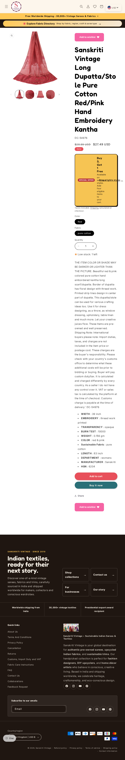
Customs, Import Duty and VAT (24, 659)
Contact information (108, 751)
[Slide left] (11, 94)
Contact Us (14, 675)
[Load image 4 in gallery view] (50, 94)
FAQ (10, 670)
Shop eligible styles (111, 180)
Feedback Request (18, 686)
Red (80, 221)
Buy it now (96, 485)
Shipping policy (110, 748)
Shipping (94, 208)
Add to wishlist (87, 37)
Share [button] (81, 495)
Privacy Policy (15, 642)
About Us (13, 631)
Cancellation (14, 648)
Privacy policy (76, 748)
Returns (12, 653)
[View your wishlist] (95, 6)
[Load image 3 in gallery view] (40, 94)
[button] (6, 6)
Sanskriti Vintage (43, 748)
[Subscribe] (62, 709)
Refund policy (60, 748)
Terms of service (92, 748)
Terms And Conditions (19, 637)
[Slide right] (59, 94)
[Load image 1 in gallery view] (19, 94)
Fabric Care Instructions (21, 664)
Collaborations (15, 681)
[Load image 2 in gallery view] (29, 94)
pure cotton (84, 233)
